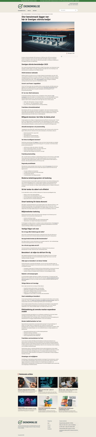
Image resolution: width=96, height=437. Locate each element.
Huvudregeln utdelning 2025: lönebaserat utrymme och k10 (47, 409)
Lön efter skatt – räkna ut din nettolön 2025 (68, 389)
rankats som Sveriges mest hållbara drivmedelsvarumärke (43, 300)
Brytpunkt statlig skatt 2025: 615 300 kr (44, 0)
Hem (22, 14)
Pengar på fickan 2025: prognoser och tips (27, 408)
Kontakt (35, 10)
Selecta (55, 223)
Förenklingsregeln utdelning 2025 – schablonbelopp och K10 (66, 409)
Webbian (36, 142)
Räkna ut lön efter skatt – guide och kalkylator (66, 0)
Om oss (29, 10)
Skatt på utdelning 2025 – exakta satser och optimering (22, 0)
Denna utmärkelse (40, 79)
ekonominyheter (21, 10)
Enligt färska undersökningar (49, 87)
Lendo (58, 156)
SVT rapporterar (48, 166)
